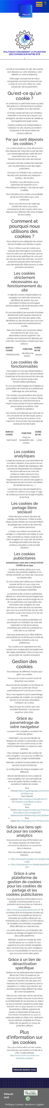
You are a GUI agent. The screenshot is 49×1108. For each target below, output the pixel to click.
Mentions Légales (34, 1104)
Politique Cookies (14, 1104)
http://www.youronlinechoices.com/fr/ (24, 910)
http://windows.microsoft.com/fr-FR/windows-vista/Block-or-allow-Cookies (30, 802)
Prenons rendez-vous (24, 1070)
